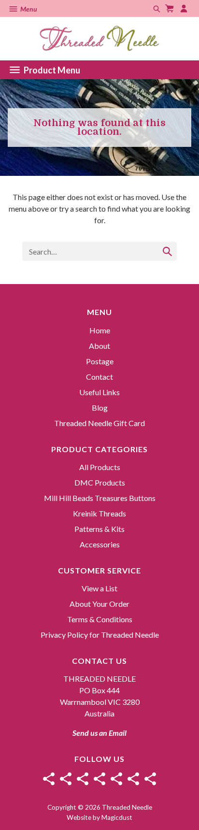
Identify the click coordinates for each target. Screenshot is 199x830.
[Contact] (99, 779)
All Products (99, 467)
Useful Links (99, 392)
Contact (99, 376)
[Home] (49, 779)
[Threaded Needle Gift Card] (150, 779)
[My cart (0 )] (170, 8)
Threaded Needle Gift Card (99, 423)
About (99, 345)
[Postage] (82, 779)
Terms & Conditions (99, 619)
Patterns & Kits (99, 528)
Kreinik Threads (99, 513)
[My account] (185, 8)
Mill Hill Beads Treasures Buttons (100, 497)
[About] (65, 779)
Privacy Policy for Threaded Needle (100, 634)
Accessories (100, 544)
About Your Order (99, 603)
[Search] (167, 251)
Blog (100, 407)
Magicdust (116, 817)
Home (99, 330)
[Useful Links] (116, 779)
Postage (100, 361)
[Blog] (133, 779)
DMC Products (99, 482)
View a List (99, 588)
